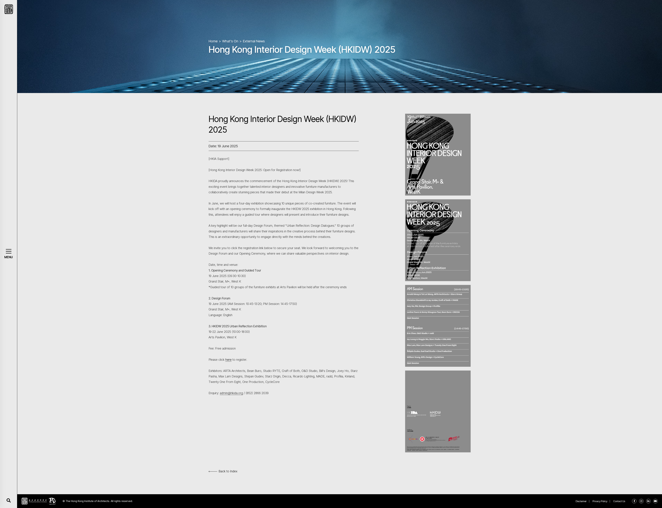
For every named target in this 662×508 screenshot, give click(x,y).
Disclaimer (581, 501)
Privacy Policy (600, 501)
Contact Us (619, 501)
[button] (8, 251)
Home (213, 41)
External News (254, 41)
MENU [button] (8, 257)
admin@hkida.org (231, 393)
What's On (230, 41)
